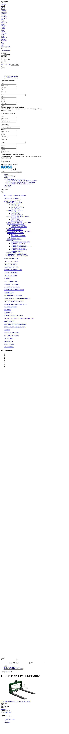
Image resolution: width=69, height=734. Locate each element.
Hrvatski (3, 9)
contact (6, 177)
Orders (6, 720)
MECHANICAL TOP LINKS (15, 224)
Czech (2, 36)
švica (2, 42)
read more (3, 709)
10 (4, 367)
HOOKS (13, 234)
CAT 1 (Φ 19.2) (15, 204)
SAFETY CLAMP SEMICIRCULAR (21, 246)
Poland (2, 34)
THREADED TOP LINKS (18, 236)
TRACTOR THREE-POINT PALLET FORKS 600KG (16, 701)
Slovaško (3, 15)
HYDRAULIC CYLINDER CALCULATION (20, 183)
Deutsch (3, 6)
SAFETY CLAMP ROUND (18, 245)
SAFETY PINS (11, 252)
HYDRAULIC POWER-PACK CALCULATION (21, 182)
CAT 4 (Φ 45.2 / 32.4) (17, 221)
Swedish (3, 27)
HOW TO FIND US (9, 176)
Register (8, 110)
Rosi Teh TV (7, 186)
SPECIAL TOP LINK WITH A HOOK (18, 216)
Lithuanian (3, 33)
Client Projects (8, 185)
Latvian (3, 31)
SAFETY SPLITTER (16, 251)
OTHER (13, 237)
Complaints (7, 722)
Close (12, 64)
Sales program (4, 189)
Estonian (3, 28)
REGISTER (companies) (10, 78)
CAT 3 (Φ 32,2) (15, 219)
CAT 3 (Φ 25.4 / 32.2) (17, 214)
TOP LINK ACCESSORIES (15, 228)
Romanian (3, 25)
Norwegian (4, 18)
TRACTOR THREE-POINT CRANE (17, 255)
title (10, 671)
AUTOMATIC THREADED (19, 227)
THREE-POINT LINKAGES (15, 233)
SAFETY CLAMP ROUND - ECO (20, 242)
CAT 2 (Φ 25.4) (15, 208)
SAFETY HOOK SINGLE (18, 248)
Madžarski (3, 10)
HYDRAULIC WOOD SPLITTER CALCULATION (22, 180)
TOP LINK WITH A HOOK (15, 210)
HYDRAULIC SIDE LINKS (15, 230)
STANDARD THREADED (18, 225)
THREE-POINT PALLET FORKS (17, 254)
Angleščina (4, 12)
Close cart (3, 56)
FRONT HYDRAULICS (14, 239)
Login (17, 64)
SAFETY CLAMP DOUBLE (19, 249)
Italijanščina (4, 13)
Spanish (3, 24)
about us (6, 174)
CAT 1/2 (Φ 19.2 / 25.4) (17, 207)
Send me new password (11, 164)
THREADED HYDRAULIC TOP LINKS (19, 222)
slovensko (3, 4)
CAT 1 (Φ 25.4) (15, 205)
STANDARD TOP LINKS (14, 202)
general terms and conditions (16, 107)
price (6, 671)
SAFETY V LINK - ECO (18, 243)
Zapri (2, 192)
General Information (9, 719)
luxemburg (3, 40)
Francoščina (4, 16)
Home (5, 666)
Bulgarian (3, 39)
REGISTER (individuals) (11, 76)
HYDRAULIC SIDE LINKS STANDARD (19, 231)
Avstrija (3, 7)
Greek (2, 30)
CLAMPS (10, 240)
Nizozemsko (4, 37)
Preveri (3, 129)
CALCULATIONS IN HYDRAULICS (14, 179)
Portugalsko (4, 22)
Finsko (2, 19)
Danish (2, 21)
